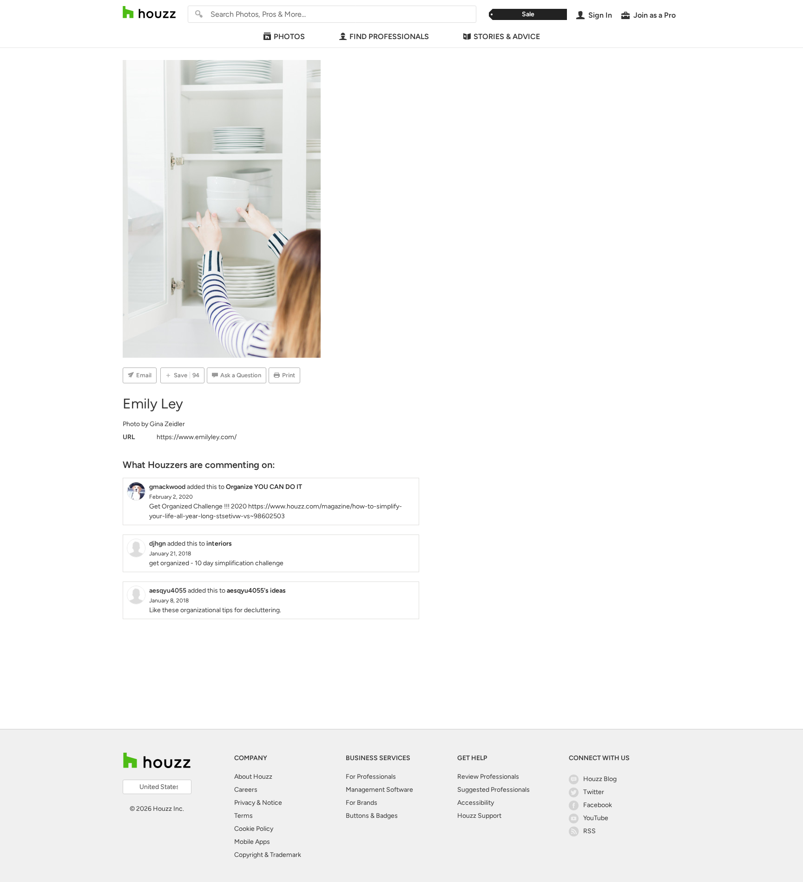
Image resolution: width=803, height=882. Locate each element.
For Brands (361, 803)
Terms (243, 816)
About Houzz (253, 777)
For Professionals (371, 777)
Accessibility (475, 803)
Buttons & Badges (372, 816)
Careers (245, 790)
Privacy (244, 803)
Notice (272, 803)
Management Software (379, 790)
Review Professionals (488, 777)
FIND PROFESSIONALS (389, 36)
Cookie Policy (253, 829)
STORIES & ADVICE (507, 36)
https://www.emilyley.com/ (197, 437)
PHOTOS (289, 36)
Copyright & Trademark (267, 855)
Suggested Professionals (493, 790)
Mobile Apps (252, 842)
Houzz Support (479, 816)
